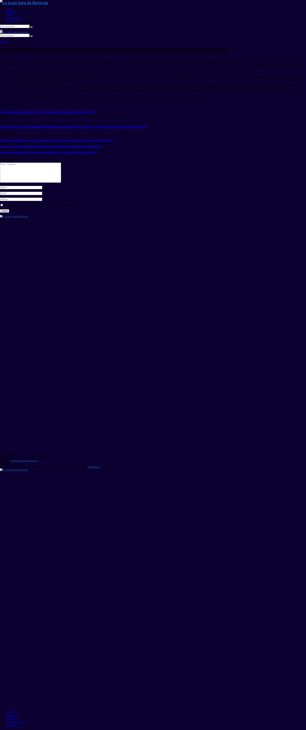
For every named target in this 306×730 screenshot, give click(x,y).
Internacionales (14, 17)
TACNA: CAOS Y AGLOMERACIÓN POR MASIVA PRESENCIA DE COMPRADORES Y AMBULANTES (51, 146)
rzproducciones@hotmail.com (24, 461)
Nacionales (11, 12)
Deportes (10, 20)
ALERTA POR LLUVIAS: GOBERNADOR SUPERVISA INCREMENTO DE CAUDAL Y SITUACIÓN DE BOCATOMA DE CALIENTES (73, 127)
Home (9, 9)
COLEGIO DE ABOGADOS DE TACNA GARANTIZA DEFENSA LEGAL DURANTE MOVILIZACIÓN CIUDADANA (56, 140)
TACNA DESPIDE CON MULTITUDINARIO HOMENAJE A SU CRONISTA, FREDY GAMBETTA (48, 152)
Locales (10, 15)
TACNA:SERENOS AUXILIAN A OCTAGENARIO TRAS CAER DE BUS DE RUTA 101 (47, 112)
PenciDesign (93, 467)
